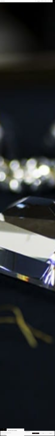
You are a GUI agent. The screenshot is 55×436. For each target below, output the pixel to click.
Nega (43, 433)
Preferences (50, 433)
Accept (35, 433)
